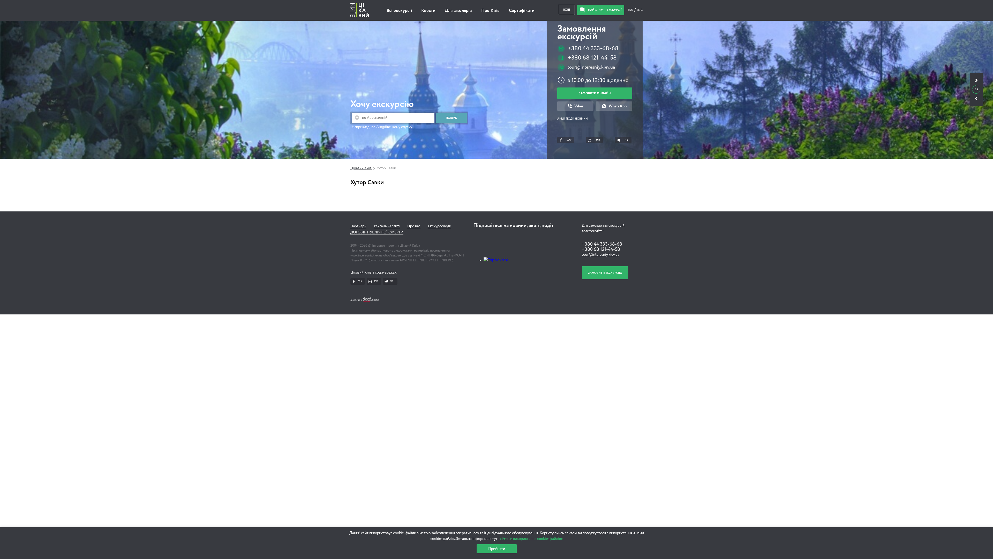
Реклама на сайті (387, 226)
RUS (631, 10)
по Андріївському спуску (391, 127)
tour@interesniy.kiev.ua (591, 67)
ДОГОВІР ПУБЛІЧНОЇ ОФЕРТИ (376, 232)
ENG (640, 10)
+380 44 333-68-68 (593, 49)
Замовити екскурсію (605, 272)
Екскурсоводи (439, 226)
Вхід (566, 9)
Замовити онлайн (595, 93)
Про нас (413, 226)
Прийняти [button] (496, 549)
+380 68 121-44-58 (592, 58)
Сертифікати (522, 11)
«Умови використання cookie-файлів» (531, 539)
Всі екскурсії (399, 11)
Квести (428, 11)
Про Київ (490, 11)
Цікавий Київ (361, 168)
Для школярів (458, 11)
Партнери (358, 226)
